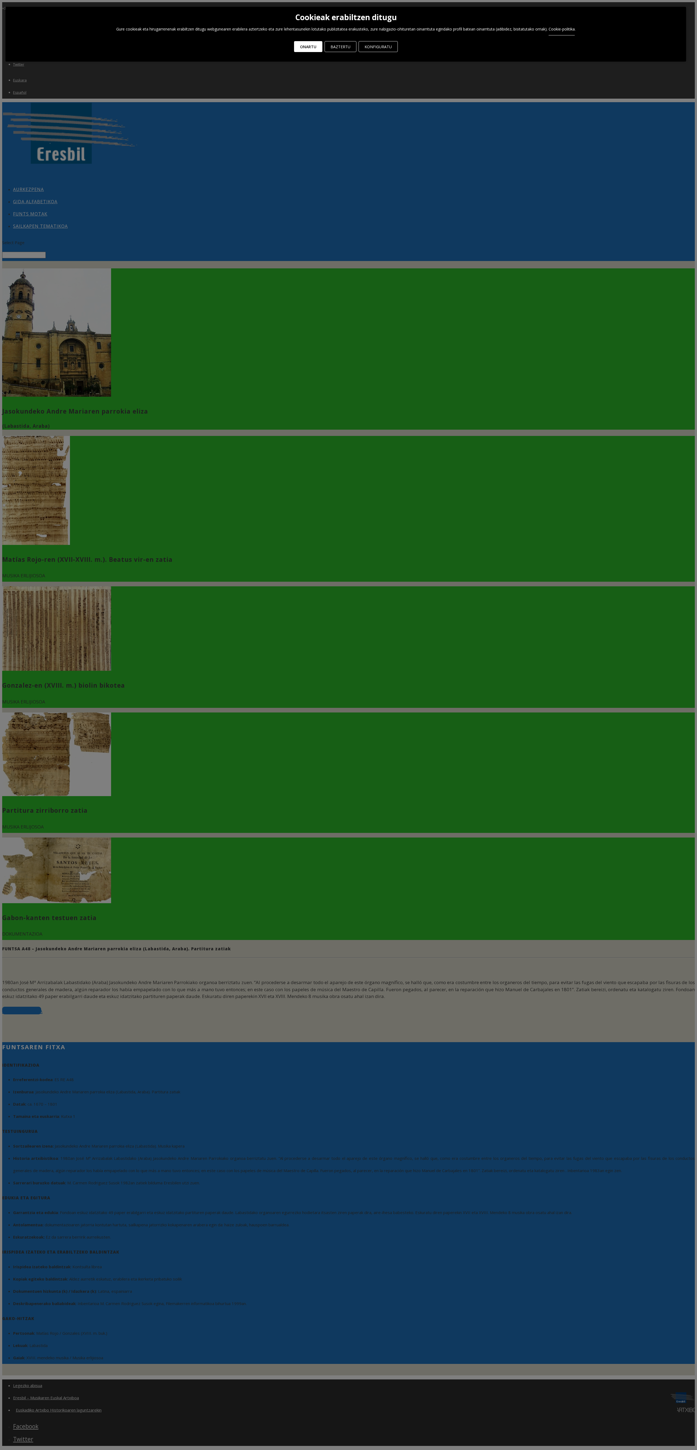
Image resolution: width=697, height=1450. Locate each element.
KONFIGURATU (378, 46)
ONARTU (308, 46)
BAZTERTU (340, 46)
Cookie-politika (562, 29)
